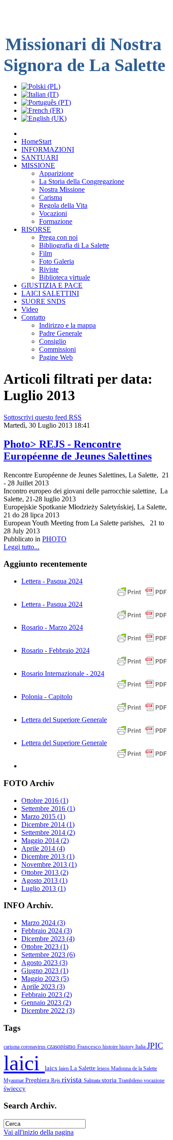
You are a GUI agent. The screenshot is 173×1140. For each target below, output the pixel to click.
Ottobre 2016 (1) (44, 800)
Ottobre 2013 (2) (44, 872)
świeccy (15, 1088)
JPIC (155, 1045)
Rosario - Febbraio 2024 (55, 650)
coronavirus (34, 1047)
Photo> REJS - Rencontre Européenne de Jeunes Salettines (78, 450)
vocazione (154, 1080)
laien (64, 1068)
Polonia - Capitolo (46, 696)
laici (24, 1063)
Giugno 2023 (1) (44, 970)
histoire (110, 1047)
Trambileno (131, 1080)
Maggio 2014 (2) (45, 840)
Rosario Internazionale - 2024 (62, 673)
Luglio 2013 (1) (43, 888)
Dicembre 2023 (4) (48, 938)
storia (110, 1080)
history (127, 1047)
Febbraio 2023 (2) (46, 994)
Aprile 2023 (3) (43, 986)
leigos (104, 1068)
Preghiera (38, 1080)
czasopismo (62, 1046)
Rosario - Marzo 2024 (52, 627)
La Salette (83, 1068)
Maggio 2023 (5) (45, 978)
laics (52, 1068)
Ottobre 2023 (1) (44, 946)
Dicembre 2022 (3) (48, 1010)
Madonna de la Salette (134, 1068)
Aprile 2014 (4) (43, 848)
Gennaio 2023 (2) (46, 1002)
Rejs (56, 1080)
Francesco (89, 1046)
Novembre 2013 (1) (49, 864)
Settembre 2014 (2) (48, 832)
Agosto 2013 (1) (44, 880)
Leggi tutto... (21, 547)
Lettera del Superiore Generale (64, 719)
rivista (73, 1079)
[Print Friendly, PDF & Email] (141, 596)
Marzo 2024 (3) (43, 922)
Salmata (93, 1080)
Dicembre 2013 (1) (48, 856)
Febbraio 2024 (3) (46, 930)
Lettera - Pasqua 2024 (52, 581)
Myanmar (14, 1080)
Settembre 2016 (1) (48, 808)
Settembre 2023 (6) (48, 954)
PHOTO (54, 539)
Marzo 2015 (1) (43, 816)
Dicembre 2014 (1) (48, 824)
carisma (12, 1047)
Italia (141, 1047)
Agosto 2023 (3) (44, 962)
